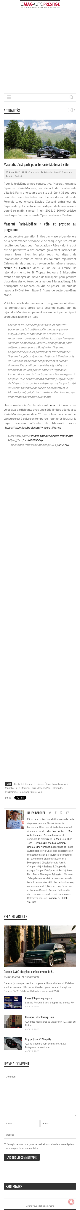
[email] (67, 812)
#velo (55, 435)
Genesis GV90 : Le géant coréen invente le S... (29, 971)
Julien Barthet (15, 176)
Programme (11, 791)
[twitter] (50, 812)
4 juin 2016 (61, 444)
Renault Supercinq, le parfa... (39, 998)
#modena (45, 435)
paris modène (38, 787)
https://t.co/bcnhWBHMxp (25, 440)
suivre (33, 791)
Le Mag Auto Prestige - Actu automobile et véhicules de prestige (50, 835)
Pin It (8, 797)
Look (52, 405)
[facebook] (55, 812)
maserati (63, 783)
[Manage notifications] (71, 1202)
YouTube (31, 901)
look (54, 783)
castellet (19, 783)
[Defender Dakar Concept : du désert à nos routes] (16, 1021)
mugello (9, 787)
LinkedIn (52, 897)
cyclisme (38, 783)
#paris (35, 435)
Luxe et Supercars (63, 172)
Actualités (12, 110)
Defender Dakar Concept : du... (40, 1017)
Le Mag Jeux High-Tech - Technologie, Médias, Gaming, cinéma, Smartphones (50, 842)
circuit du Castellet (17, 268)
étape (47, 783)
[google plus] (61, 812)
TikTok (64, 897)
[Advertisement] (40, 52)
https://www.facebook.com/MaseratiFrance (33, 427)
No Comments (32, 172)
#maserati (66, 435)
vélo (40, 791)
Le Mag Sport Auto (53, 831)
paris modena (22, 787)
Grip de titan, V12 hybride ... (39, 1039)
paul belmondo (54, 787)
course (29, 783)
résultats (24, 791)
